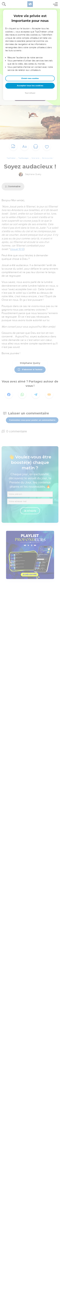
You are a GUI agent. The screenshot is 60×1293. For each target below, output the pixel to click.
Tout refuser (30, 93)
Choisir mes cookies (30, 78)
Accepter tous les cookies (30, 85)
